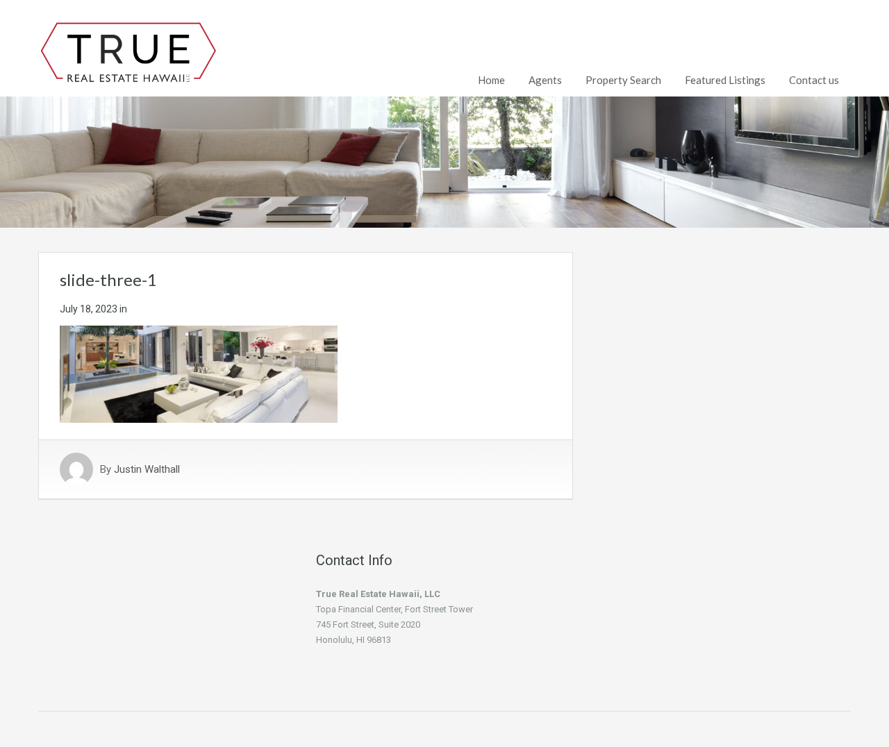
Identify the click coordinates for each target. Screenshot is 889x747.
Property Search (623, 80)
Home (491, 80)
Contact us (814, 80)
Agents (545, 80)
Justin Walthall (147, 469)
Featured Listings (725, 80)
